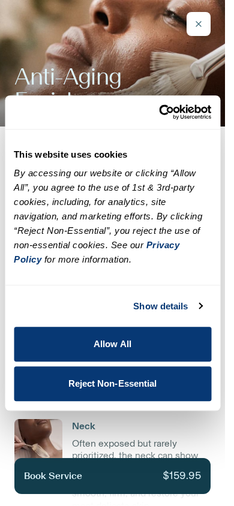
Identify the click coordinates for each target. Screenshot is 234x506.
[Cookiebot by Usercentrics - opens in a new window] (160, 112)
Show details (160, 306)
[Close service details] (199, 24)
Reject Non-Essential (112, 383)
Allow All (112, 344)
